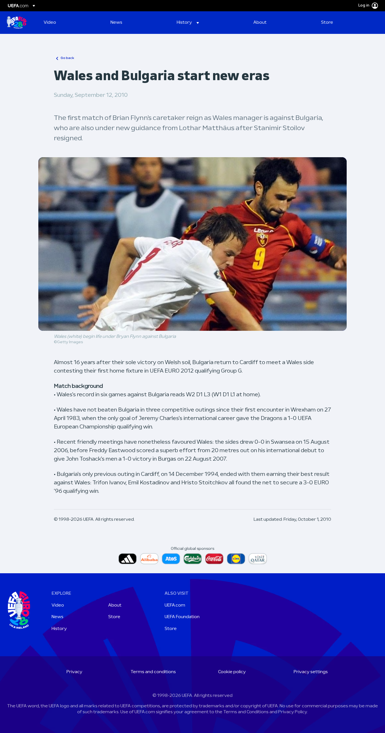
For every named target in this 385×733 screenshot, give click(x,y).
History (59, 629)
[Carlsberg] (192, 558)
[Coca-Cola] (214, 558)
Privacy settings (311, 672)
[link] (50, 22)
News (57, 617)
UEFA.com (175, 605)
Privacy (74, 672)
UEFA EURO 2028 (16, 22)
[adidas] (127, 558)
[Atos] (171, 558)
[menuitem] (70, 22)
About (114, 605)
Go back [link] (67, 58)
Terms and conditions (153, 672)
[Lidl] (236, 558)
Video (58, 605)
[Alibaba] (149, 558)
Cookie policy (232, 672)
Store (114, 617)
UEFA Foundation (182, 617)
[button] (188, 22)
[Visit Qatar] (258, 558)
